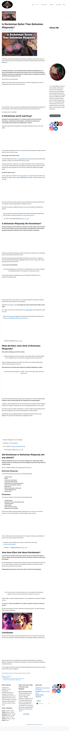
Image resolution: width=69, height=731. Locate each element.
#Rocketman (12, 315)
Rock (8, 675)
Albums (33, 4)
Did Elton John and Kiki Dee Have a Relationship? (12, 677)
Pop (10, 674)
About (64, 4)
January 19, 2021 (25, 218)
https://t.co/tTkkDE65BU (10, 317)
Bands (37, 4)
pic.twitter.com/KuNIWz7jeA (28, 214)
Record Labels (58, 4)
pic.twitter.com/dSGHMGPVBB (18, 445)
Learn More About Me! (55, 98)
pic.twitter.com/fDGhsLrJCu (22, 317)
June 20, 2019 (24, 545)
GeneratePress (40, 722)
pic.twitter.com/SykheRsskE (9, 542)
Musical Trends (43, 4)
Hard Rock (8, 674)
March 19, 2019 (18, 339)
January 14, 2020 (19, 448)
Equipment (51, 4)
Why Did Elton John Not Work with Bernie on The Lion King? (13, 676)
